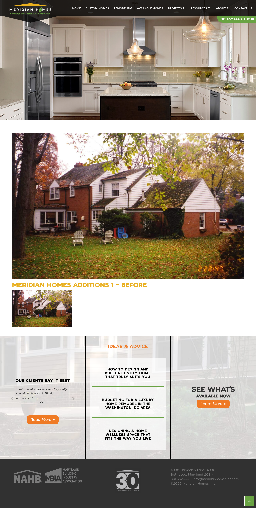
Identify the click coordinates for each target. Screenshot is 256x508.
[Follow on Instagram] (249, 19)
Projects (175, 8)
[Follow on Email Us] (252, 19)
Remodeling (123, 8)
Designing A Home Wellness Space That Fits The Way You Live (128, 434)
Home (76, 8)
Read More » (42, 419)
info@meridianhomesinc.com (216, 479)
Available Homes (150, 8)
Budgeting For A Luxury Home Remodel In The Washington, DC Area (128, 403)
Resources (199, 8)
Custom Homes (97, 8)
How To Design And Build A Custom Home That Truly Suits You (128, 373)
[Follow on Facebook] (245, 19)
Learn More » (213, 404)
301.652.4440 (231, 19)
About (221, 8)
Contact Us (243, 8)
